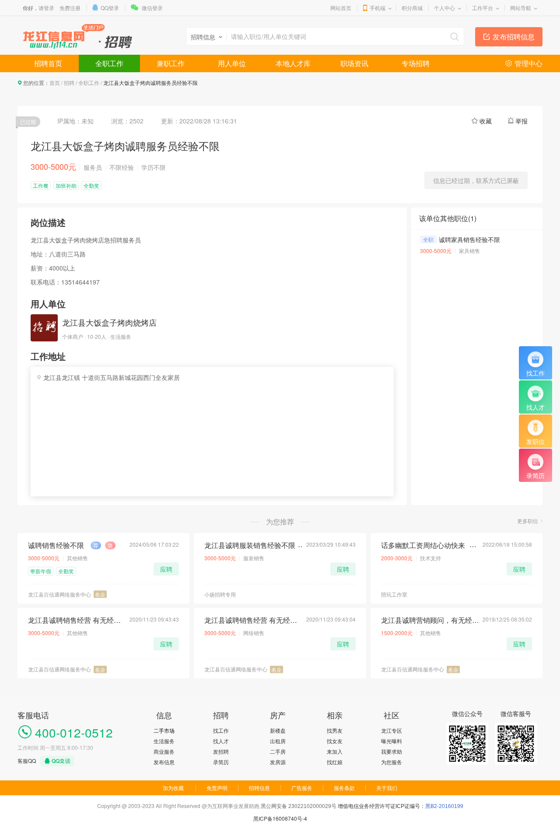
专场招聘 (416, 63)
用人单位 (232, 63)
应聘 (166, 569)
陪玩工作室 (394, 594)
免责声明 (217, 787)
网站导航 (520, 7)
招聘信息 (259, 787)
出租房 (278, 741)
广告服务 (301, 787)
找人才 (221, 741)
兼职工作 (171, 63)
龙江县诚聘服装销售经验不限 (249, 545)
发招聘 (221, 751)
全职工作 (109, 63)
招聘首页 (48, 63)
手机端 (377, 7)
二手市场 (164, 730)
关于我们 (386, 787)
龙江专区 (391, 730)
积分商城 (412, 7)
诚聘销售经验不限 (56, 545)
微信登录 (152, 7)
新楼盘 (278, 730)
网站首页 (340, 7)
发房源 (278, 762)
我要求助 (391, 751)
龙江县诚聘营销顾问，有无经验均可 (430, 620)
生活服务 (164, 741)
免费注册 (70, 7)
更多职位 (527, 520)
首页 (54, 82)
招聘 (69, 82)
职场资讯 (354, 63)
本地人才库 (293, 63)
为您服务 (391, 762)
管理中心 (528, 63)
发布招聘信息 (514, 37)
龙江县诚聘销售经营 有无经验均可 (77, 620)
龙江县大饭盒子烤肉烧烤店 (109, 322)
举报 (521, 120)
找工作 (221, 730)
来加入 (335, 751)
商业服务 (164, 751)
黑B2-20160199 (444, 806)
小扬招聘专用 (220, 594)
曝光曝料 (391, 741)
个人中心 (444, 7)
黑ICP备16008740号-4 (280, 818)
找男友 (335, 730)
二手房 (278, 751)
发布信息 (164, 762)
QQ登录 (110, 7)
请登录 (46, 7)
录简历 (221, 762)
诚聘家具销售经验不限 (469, 239)
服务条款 (344, 787)
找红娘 (335, 762)
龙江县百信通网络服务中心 (59, 594)
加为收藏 (173, 787)
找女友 (335, 741)
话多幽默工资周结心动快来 (423, 545)
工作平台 (482, 7)
